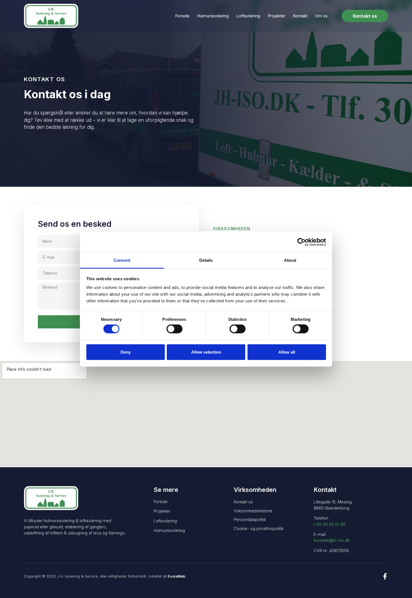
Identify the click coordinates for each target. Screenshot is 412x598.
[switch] (174, 328)
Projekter (276, 15)
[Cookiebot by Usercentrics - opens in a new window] (301, 242)
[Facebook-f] (385, 576)
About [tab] (290, 260)
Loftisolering (248, 15)
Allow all (286, 351)
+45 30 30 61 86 (329, 524)
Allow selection (206, 351)
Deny (126, 351)
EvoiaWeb (176, 576)
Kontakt (300, 15)
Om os (321, 15)
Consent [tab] (122, 260)
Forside (182, 15)
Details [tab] (206, 260)
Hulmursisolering (213, 15)
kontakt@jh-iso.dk (332, 540)
